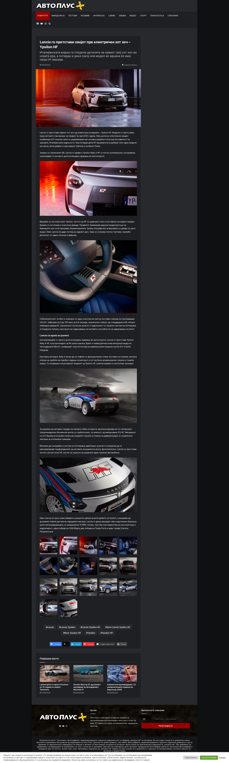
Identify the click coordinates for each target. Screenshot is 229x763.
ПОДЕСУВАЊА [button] (190, 758)
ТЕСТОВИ (72, 15)
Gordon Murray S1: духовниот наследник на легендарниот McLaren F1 (87, 687)
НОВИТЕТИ (43, 15)
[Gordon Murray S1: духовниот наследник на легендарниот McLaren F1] (88, 673)
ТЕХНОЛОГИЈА (157, 15)
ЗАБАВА (122, 15)
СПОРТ (143, 15)
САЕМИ (111, 15)
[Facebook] (60, 726)
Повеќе (222, 757)
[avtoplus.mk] (61, 5)
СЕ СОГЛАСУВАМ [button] (209, 758)
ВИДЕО (133, 15)
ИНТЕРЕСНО (99, 15)
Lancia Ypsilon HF (91, 627)
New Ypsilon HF (73, 633)
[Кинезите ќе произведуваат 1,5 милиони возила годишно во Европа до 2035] (122, 673)
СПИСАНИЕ (173, 15)
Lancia (50, 627)
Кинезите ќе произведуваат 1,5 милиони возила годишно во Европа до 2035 (121, 687)
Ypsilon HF (107, 633)
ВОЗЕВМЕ (85, 15)
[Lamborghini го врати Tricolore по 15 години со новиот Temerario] (54, 673)
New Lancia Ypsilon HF (118, 627)
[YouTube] (63, 726)
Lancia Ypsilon (67, 627)
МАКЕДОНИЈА (58, 15)
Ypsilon (91, 633)
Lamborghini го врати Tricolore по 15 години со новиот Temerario (54, 687)
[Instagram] (66, 726)
